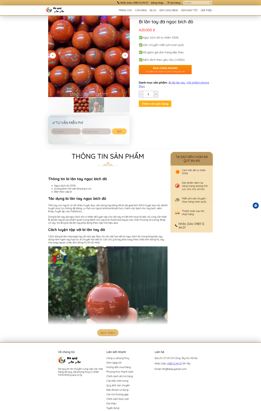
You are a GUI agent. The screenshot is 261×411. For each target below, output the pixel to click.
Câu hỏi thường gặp (117, 394)
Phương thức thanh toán (119, 371)
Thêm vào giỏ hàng (155, 103)
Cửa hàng (141, 10)
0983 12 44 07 (174, 363)
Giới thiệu (206, 10)
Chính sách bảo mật (117, 398)
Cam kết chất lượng (117, 380)
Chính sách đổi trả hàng (119, 376)
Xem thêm (108, 333)
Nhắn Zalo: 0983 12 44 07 (134, 2)
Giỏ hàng (175, 2)
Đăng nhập (157, 2)
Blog (153, 10)
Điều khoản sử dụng (117, 389)
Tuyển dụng (112, 407)
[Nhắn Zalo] (256, 206)
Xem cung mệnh (168, 10)
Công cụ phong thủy (117, 358)
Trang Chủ (125, 10)
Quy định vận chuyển (118, 385)
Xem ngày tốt (189, 10)
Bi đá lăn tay (177, 82)
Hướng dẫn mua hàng (118, 367)
